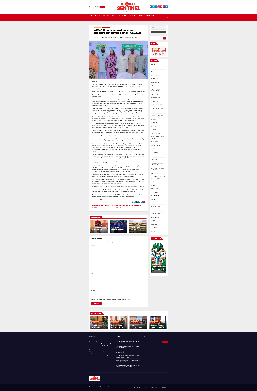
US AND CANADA (155, 227)
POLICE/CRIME (155, 195)
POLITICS (153, 199)
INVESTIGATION (155, 156)
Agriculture (113, 37)
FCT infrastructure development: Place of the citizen (99, 230)
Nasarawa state (128, 37)
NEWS (97, 15)
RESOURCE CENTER (156, 203)
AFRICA (153, 64)
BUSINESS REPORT (156, 78)
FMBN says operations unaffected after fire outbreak (137, 230)
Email (92, 281)
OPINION (153, 185)
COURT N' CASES (155, 94)
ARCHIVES (118, 19)
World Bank (134, 37)
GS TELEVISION (108, 19)
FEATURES (154, 129)
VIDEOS (153, 231)
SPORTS (153, 220)
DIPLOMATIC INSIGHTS (157, 115)
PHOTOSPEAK (155, 192)
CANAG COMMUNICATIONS (131, 19)
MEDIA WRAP (154, 173)
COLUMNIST (154, 85)
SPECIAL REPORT (151, 15)
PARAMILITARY (155, 188)
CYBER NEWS (154, 101)
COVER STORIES (155, 97)
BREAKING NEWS (155, 75)
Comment (93, 245)
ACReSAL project (106, 37)
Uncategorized (154, 224)
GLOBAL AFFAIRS (121, 15)
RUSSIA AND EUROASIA (157, 210)
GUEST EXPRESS (95, 19)
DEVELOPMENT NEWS (157, 112)
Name (92, 273)
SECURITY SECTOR (108, 15)
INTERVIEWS (154, 152)
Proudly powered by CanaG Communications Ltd (98, 386)
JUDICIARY (154, 159)
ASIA (152, 71)
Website (93, 290)
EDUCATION (154, 122)
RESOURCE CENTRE (156, 206)
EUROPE (153, 126)
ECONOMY (154, 119)
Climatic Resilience (120, 37)
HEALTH (153, 149)
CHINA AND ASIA (155, 82)
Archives (153, 68)
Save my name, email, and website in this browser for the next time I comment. (111, 299)
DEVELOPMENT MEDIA (136, 15)
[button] (167, 17)
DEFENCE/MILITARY (156, 105)
